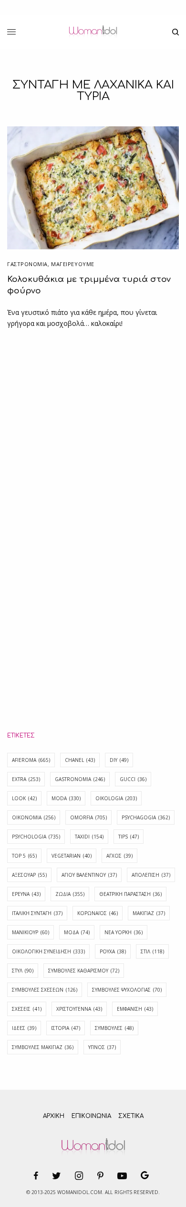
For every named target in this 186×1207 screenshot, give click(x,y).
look (24, 798)
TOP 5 (24, 855)
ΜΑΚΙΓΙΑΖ (149, 913)
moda (66, 798)
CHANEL (80, 760)
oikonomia (33, 817)
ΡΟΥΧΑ (113, 951)
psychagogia (146, 817)
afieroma (31, 760)
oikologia (116, 798)
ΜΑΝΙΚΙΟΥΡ (30, 932)
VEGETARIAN (72, 855)
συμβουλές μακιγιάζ (42, 1047)
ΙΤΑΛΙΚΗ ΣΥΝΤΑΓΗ (37, 913)
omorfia (88, 817)
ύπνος (102, 1047)
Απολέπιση (151, 875)
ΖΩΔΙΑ (69, 894)
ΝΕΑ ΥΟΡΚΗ (123, 932)
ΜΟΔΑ (77, 932)
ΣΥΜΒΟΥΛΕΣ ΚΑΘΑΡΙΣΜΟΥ (83, 970)
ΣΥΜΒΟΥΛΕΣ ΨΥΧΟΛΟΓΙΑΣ (127, 989)
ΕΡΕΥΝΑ (26, 894)
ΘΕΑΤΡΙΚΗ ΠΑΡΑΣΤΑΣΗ (130, 894)
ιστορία (65, 1028)
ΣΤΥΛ (22, 970)
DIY (119, 760)
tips (128, 836)
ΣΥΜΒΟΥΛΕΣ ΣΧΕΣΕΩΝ (44, 989)
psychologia (36, 836)
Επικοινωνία (91, 1116)
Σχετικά (131, 1116)
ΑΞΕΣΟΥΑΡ (29, 875)
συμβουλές (114, 1028)
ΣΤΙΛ (152, 951)
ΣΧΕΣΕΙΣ (26, 1009)
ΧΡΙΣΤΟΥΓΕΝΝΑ (79, 1009)
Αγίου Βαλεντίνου (89, 875)
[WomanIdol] (93, 32)
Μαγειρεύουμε (72, 264)
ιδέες (24, 1028)
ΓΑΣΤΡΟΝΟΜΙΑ (27, 264)
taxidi (89, 836)
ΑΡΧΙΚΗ (53, 1116)
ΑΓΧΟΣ (119, 855)
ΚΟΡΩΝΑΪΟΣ (97, 913)
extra (26, 779)
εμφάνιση (135, 1009)
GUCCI (133, 779)
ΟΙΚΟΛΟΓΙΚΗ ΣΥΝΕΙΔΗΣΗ (48, 951)
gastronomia (80, 779)
